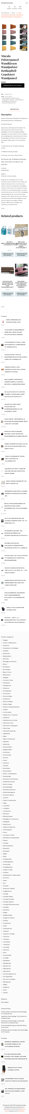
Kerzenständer (7, 771)
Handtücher (6, 744)
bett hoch (8, 96)
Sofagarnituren (7, 891)
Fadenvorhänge (7, 704)
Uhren (4, 952)
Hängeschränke (7, 749)
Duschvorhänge (7, 696)
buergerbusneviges (7, 3)
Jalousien (5, 765)
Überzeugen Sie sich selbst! (12, 85)
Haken (4, 736)
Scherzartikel (6, 864)
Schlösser (6, 872)
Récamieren (6, 851)
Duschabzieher (7, 691)
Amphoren (6, 645)
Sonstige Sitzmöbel (8, 899)
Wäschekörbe (7, 968)
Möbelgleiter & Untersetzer (10, 819)
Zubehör (5, 992)
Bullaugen (5, 677)
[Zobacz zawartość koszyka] (20, 7)
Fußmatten (6, 717)
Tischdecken (6, 942)
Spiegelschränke (7, 915)
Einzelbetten (6, 699)
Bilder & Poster (7, 672)
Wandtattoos (7, 966)
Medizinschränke (7, 816)
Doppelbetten (7, 685)
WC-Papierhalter (8, 976)
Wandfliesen (6, 960)
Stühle (5, 926)
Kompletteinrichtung (9, 781)
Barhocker (6, 659)
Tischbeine (6, 939)
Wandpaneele (7, 963)
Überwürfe (6, 950)
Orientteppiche (7, 830)
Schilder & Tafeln (8, 870)
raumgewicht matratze (9, 101)
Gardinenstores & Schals (10, 720)
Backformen (6, 653)
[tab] (14, 109)
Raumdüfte (6, 848)
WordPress (21, 1111)
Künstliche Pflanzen (8, 795)
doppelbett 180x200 (8, 99)
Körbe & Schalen (7, 784)
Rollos (4, 856)
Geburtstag (6, 728)
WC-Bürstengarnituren (9, 974)
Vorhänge (6, 958)
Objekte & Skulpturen (9, 827)
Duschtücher (6, 693)
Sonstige (5, 894)
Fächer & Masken (8, 701)
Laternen (5, 798)
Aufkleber (6, 651)
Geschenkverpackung (9, 731)
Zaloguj (14, 8)
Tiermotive (6, 936)
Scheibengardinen (8, 862)
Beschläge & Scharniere (9, 661)
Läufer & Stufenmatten (9, 800)
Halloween (6, 741)
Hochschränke (7, 755)
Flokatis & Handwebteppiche (11, 707)
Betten (5, 664)
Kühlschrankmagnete (9, 792)
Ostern (5, 832)
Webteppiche (7, 982)
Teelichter (6, 931)
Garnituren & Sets (8, 723)
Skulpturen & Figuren (9, 888)
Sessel (5, 880)
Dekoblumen (6, 683)
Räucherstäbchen (8, 846)
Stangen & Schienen (8, 918)
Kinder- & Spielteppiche (10, 773)
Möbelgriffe (6, 822)
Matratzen (6, 814)
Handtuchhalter (7, 747)
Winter (5, 990)
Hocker (5, 760)
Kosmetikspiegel (7, 787)
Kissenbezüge (7, 776)
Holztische (6, 763)
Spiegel (5, 912)
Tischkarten (6, 944)
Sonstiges (6, 907)
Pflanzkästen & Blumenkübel (11, 838)
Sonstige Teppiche (8, 902)
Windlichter (6, 987)
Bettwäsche (6, 667)
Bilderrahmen (6, 675)
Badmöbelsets (7, 656)
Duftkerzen (6, 688)
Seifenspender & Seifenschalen (11, 875)
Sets (4, 883)
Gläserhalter (6, 733)
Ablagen (5, 640)
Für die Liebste (7, 712)
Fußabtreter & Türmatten (10, 715)
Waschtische (6, 971)
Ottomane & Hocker (8, 835)
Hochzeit (5, 757)
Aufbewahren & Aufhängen (10, 648)
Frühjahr (5, 709)
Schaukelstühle (7, 859)
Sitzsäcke (5, 886)
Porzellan (5, 843)
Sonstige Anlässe (8, 896)
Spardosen (6, 910)
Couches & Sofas (8, 680)
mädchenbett (19, 99)
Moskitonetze (7, 824)
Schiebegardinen (8, 867)
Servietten (6, 878)
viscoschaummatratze (9, 102)
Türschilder (6, 947)
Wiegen (5, 984)
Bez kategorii (6, 669)
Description (14, 109)
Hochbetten (6, 752)
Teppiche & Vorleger (9, 934)
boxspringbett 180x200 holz (10, 98)
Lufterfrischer (7, 811)
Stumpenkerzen (7, 928)
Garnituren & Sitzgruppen (10, 725)
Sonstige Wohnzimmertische (11, 904)
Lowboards (6, 806)
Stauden (5, 920)
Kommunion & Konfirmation (10, 779)
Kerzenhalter (6, 768)
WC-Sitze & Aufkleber (9, 979)
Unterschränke (7, 955)
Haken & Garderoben (9, 739)
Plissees (5, 840)
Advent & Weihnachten (9, 643)
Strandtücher (7, 923)
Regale (5, 854)
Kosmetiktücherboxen (9, 789)
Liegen (5, 803)
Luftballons (6, 808)
